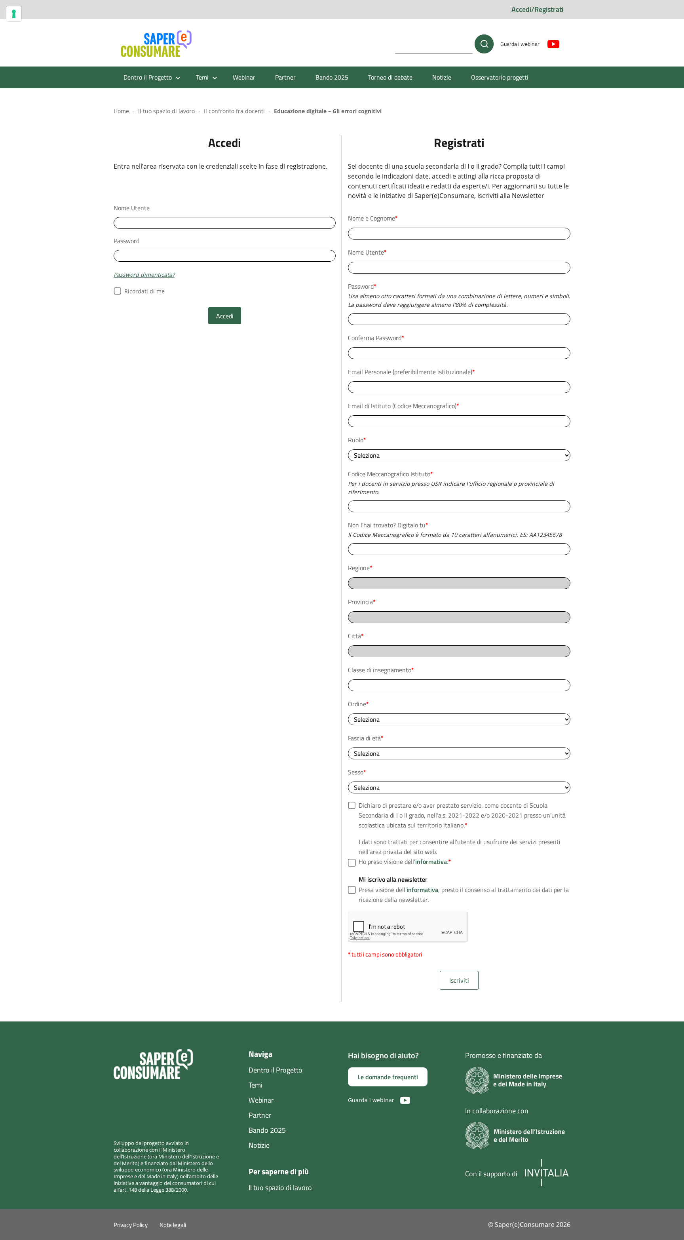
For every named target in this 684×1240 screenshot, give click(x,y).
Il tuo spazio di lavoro (166, 111)
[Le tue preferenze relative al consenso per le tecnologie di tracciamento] (13, 13)
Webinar (244, 77)
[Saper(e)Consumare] (156, 43)
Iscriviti (459, 980)
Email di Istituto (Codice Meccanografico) (403, 406)
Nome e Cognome (373, 218)
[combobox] (459, 506)
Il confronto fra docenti (234, 111)
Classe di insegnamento (381, 670)
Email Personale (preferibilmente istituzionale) (411, 372)
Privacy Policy (131, 1224)
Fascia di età (366, 738)
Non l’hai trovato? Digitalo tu (388, 525)
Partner (285, 77)
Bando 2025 (331, 77)
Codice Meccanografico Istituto (390, 474)
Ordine (358, 704)
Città (356, 636)
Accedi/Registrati (537, 9)
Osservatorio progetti (499, 77)
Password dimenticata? (144, 274)
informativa (431, 861)
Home (121, 111)
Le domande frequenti (387, 1077)
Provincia (362, 602)
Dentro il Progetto (275, 1070)
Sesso (357, 772)
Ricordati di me (144, 291)
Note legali (173, 1224)
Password (126, 240)
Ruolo (357, 440)
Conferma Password (376, 337)
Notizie (441, 77)
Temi (255, 1085)
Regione (360, 567)
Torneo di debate (390, 77)
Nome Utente (132, 208)
